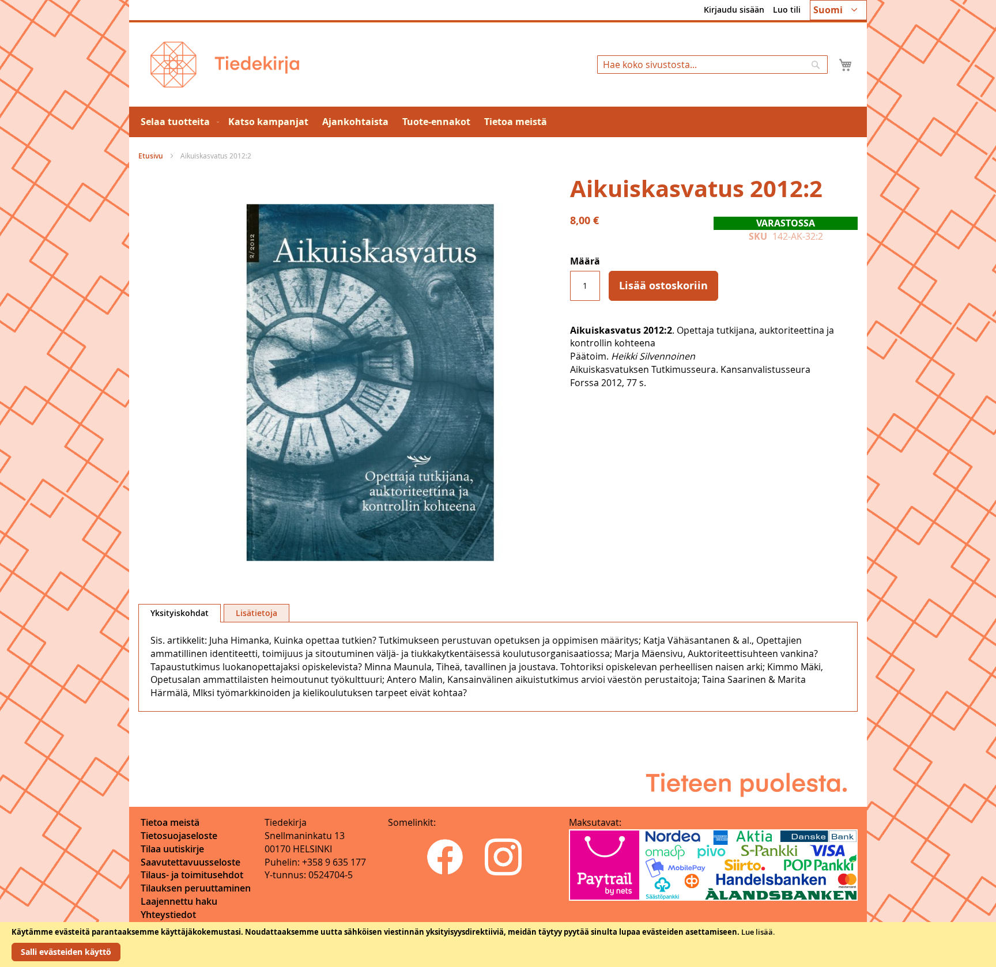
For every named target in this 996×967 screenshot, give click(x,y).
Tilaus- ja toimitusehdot (192, 874)
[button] (838, 10)
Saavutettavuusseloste (190, 862)
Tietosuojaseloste (179, 835)
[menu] (498, 122)
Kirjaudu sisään (734, 9)
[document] (498, 944)
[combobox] (712, 64)
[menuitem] (177, 122)
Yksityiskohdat (179, 612)
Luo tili (787, 9)
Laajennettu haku (179, 901)
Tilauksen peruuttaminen (196, 888)
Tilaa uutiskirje (172, 849)
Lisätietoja (256, 612)
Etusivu (150, 156)
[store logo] (224, 64)
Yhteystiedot (168, 914)
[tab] (179, 613)
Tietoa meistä (170, 822)
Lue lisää (757, 932)
